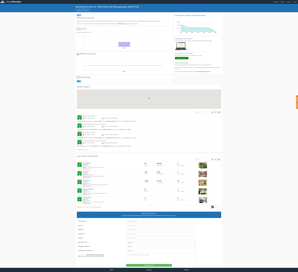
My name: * (81, 225)
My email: (80, 238)
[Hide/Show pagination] (212, 112)
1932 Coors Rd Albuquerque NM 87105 (143, 21)
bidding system (121, 23)
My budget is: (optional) (84, 246)
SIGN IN (289, 2)
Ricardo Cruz (86, 171)
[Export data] (219, 112)
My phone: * (81, 229)
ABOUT (112, 270)
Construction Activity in (190, 15)
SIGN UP (295, 2)
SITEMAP (186, 270)
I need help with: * (82, 221)
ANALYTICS (276, 2)
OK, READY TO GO (149, 265)
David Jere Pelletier (113, 118)
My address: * (81, 233)
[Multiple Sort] (215, 112)
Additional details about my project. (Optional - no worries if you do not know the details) (91, 255)
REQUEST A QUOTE (182, 58)
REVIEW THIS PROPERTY (83, 10)
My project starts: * (83, 242)
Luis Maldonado (87, 163)
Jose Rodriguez (86, 180)
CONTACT (149, 270)
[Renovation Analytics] (181, 46)
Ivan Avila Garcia (87, 197)
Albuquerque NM (99, 21)
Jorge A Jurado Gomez (88, 189)
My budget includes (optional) (85, 250)
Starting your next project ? (184, 39)
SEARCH (283, 2)
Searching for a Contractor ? (184, 53)
